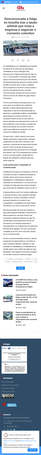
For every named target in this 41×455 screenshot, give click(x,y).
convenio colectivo (19, 259)
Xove (35, 261)
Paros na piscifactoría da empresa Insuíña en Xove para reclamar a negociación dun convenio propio (26, 317)
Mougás (8, 261)
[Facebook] (5, 430)
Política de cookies (8, 388)
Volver (20, 268)
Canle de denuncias (8, 391)
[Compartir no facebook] (18, 60)
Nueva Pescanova (28, 261)
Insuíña (35, 259)
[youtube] (14, 430)
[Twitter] (8, 430)
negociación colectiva (17, 261)
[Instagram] (11, 430)
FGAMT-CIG (28, 259)
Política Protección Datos (10, 385)
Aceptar (32, 450)
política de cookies (9, 441)
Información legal (7, 382)
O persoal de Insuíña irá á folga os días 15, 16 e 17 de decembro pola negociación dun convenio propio (26, 299)
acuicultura (10, 259)
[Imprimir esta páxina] (28, 60)
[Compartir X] (13, 60)
